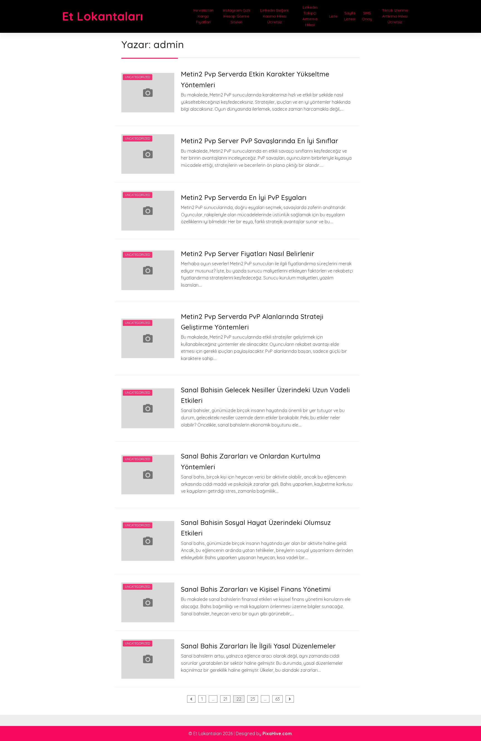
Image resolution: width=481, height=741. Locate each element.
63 (277, 699)
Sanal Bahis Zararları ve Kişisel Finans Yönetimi (256, 589)
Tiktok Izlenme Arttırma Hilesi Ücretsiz (395, 16)
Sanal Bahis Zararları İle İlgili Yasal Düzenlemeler (258, 646)
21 (225, 699)
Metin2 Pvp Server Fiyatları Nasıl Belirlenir (247, 253)
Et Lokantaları (102, 16)
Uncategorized (137, 77)
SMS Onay (367, 16)
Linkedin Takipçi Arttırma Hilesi (309, 16)
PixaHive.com (277, 733)
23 (252, 699)
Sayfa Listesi (349, 16)
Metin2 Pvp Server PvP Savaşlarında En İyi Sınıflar (259, 141)
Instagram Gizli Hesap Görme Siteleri (236, 16)
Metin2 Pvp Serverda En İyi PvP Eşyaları (243, 197)
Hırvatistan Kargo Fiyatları (203, 16)
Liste (333, 16)
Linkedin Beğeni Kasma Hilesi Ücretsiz (274, 16)
